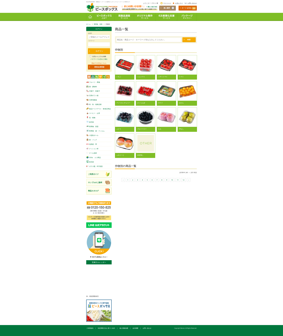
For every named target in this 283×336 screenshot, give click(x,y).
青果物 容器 (93, 126)
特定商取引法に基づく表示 (106, 328)
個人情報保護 (124, 328)
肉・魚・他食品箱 (95, 104)
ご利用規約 (89, 328)
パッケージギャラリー (187, 17)
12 (183, 180)
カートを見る (187, 8)
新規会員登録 (99, 67)
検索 (189, 39)
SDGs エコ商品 (95, 157)
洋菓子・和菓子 (94, 91)
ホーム (90, 17)
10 (172, 180)
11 (178, 180)
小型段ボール (93, 135)
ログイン (99, 51)
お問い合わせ (192, 3)
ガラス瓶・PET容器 (96, 166)
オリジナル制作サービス (145, 17)
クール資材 (93, 153)
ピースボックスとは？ (104, 17)
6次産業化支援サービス (166, 17)
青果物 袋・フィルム (97, 131)
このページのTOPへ (277, 331)
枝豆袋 (91, 162)
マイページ (167, 3)
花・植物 (92, 118)
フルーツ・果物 (94, 82)
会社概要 (135, 328)
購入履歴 (167, 8)
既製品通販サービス (124, 17)
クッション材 (93, 149)
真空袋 (91, 122)
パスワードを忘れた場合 (98, 59)
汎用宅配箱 (93, 100)
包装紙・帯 (93, 144)
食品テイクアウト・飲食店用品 (100, 109)
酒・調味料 (93, 87)
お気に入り (179, 3)
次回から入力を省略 (99, 56)
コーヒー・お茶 (94, 113)
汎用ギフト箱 (93, 95)
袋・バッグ (93, 140)
